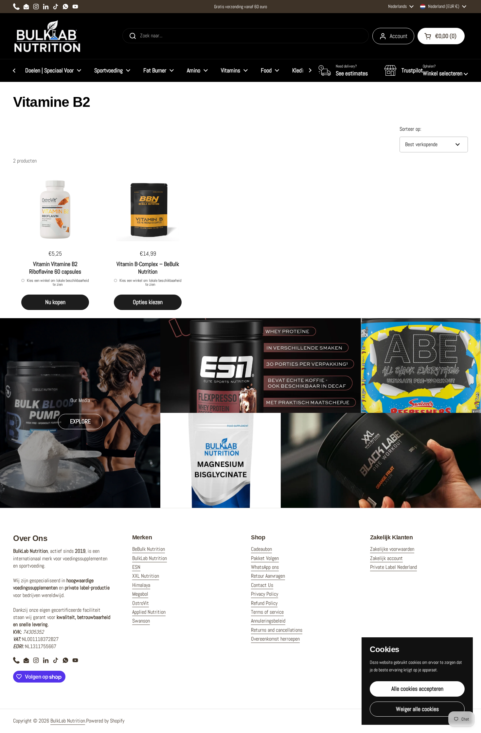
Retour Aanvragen (268, 575)
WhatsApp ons (265, 567)
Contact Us (262, 585)
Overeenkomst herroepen (275, 638)
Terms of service (267, 611)
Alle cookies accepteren (417, 688)
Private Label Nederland (393, 567)
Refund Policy (264, 603)
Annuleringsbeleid (268, 620)
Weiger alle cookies (417, 709)
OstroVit (140, 603)
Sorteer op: (410, 128)
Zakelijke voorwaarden (392, 549)
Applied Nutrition (149, 611)
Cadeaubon (261, 549)
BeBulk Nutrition (148, 549)
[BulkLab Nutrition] (48, 36)
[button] (426, 70)
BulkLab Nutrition (149, 558)
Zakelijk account (386, 558)
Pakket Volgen (265, 558)
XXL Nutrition (145, 575)
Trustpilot (412, 70)
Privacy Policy (264, 593)
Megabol (140, 593)
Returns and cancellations (276, 630)
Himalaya (141, 585)
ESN (136, 567)
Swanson (141, 620)
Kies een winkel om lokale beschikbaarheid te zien (58, 282)
